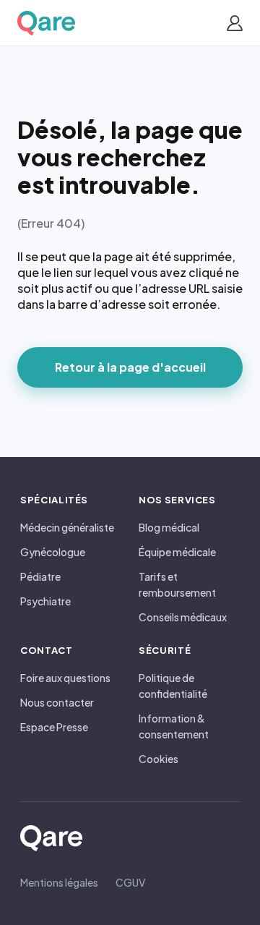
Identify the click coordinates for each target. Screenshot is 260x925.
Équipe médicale (177, 551)
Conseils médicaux (183, 616)
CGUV (130, 882)
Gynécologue (52, 551)
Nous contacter (57, 702)
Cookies (158, 758)
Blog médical (169, 527)
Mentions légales (59, 882)
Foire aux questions (65, 677)
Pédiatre (40, 576)
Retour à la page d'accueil (130, 367)
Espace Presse (54, 726)
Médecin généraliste (67, 527)
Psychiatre (45, 601)
